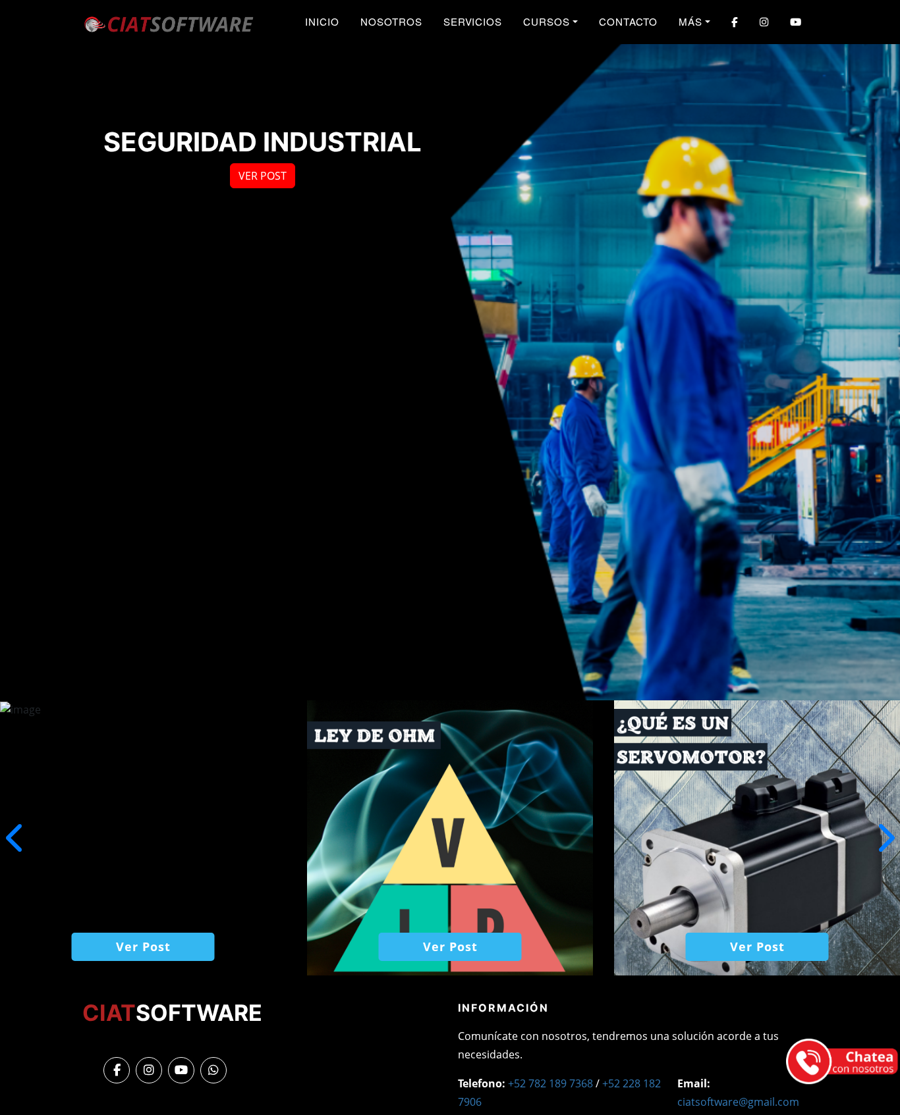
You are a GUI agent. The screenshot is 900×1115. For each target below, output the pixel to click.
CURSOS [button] (546, 21)
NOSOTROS (391, 21)
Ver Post (143, 946)
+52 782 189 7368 (550, 1083)
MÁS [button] (690, 21)
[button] (884, 837)
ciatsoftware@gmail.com (738, 1102)
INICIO (322, 21)
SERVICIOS (473, 21)
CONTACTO (628, 21)
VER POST (263, 176)
